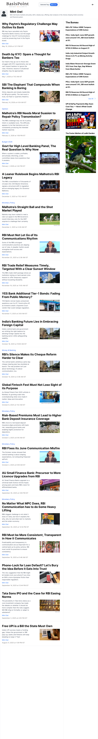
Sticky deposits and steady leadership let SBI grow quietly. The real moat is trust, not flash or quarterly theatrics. (16, 94)
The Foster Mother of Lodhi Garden (80, 133)
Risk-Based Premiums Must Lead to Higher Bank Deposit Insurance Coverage (31, 417)
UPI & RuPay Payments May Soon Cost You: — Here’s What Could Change (79, 106)
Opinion (5, 109)
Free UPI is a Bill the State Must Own (27, 626)
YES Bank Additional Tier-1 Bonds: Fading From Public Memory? (31, 295)
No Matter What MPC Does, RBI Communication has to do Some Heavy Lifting (29, 507)
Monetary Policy (8, 203)
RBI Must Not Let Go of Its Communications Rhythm (20, 236)
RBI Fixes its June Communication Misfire (31, 448)
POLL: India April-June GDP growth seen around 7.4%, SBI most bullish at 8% (80, 37)
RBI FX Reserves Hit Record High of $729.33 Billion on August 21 (80, 46)
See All (90, 99)
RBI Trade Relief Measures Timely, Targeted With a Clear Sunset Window (28, 267)
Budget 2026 (7, 142)
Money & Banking (9, 350)
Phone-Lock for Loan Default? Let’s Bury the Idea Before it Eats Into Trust (30, 567)
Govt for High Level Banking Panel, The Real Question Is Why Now (29, 147)
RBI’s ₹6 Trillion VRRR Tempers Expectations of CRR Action (78, 28)
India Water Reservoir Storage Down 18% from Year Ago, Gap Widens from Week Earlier (81, 66)
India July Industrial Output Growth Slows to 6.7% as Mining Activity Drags (80, 56)
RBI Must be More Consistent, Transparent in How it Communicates (31, 536)
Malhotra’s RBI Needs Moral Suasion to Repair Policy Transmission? (29, 114)
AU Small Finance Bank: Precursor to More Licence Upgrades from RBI (31, 474)
